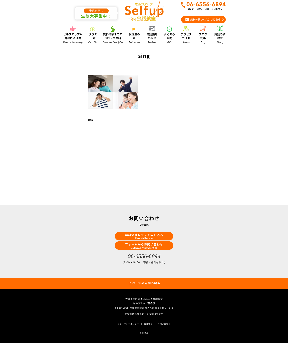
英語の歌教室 (219, 37)
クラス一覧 (92, 37)
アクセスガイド (186, 37)
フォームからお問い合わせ (144, 245)
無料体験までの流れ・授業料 (112, 37)
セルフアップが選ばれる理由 (72, 37)
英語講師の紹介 (152, 37)
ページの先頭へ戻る (146, 283)
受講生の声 (134, 37)
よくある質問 (169, 37)
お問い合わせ (164, 324)
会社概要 (148, 324)
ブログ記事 (203, 37)
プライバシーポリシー (128, 324)
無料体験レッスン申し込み (144, 236)
